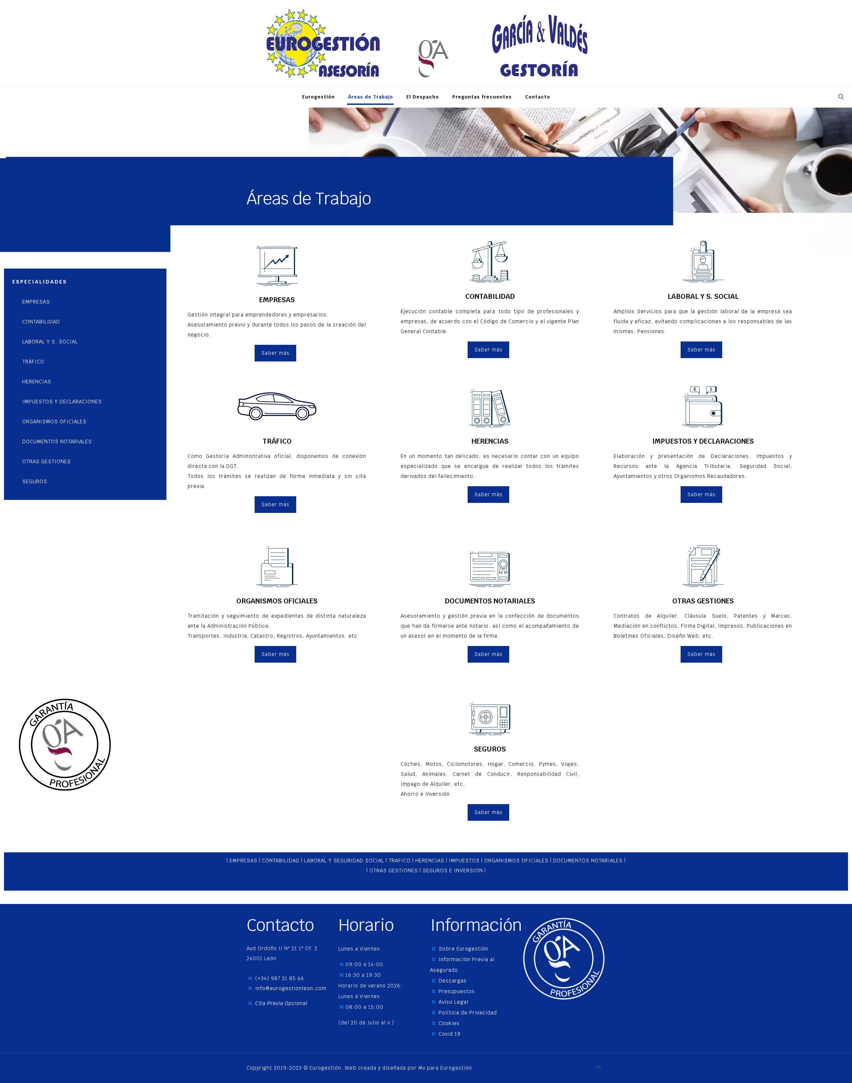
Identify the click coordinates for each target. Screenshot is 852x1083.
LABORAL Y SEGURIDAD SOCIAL (344, 860)
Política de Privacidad (468, 1012)
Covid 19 (450, 1034)
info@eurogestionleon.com (290, 988)
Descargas (453, 980)
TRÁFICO (33, 361)
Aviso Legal (453, 1002)
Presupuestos (457, 991)
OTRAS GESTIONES (46, 461)
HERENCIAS (36, 381)
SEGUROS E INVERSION (454, 870)
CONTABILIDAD (41, 322)
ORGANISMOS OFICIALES (54, 421)
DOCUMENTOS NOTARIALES (57, 441)
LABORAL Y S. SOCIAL (50, 341)
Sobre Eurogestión (463, 949)
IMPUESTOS (464, 860)
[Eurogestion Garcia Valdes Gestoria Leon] (426, 43)
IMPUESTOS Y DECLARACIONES (62, 401)
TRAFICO (400, 860)
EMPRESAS (36, 302)
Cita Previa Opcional (281, 1003)
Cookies (449, 1023)
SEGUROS (34, 481)
